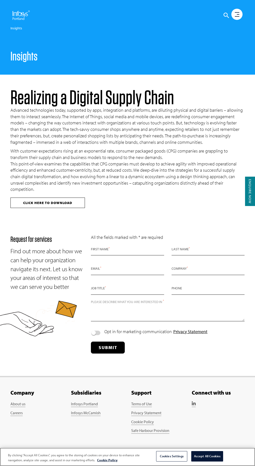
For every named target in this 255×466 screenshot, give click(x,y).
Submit (108, 347)
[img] (21, 15)
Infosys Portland (84, 403)
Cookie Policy (142, 421)
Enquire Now (250, 191)
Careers (16, 412)
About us (17, 403)
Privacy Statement (190, 331)
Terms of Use (141, 403)
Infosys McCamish (86, 412)
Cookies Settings (172, 456)
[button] (226, 15)
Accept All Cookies (207, 456)
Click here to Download (47, 203)
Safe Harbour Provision (150, 430)
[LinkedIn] (194, 404)
